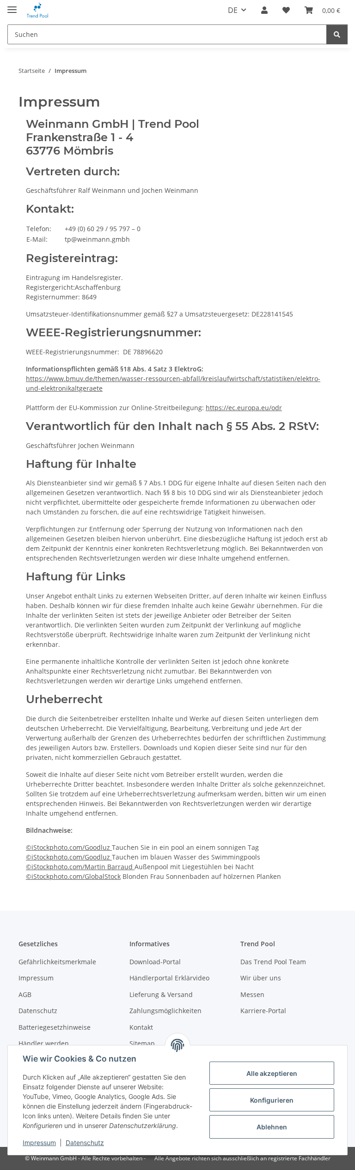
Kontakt (141, 1027)
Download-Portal (155, 961)
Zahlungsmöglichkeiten (165, 1010)
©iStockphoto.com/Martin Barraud (80, 866)
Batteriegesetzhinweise (54, 1027)
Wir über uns (260, 977)
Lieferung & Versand (161, 994)
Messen (252, 994)
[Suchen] (337, 34)
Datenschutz (85, 1142)
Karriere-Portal (263, 1010)
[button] (264, 10)
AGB (24, 994)
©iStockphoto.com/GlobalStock (73, 876)
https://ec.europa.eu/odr (244, 407)
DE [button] (233, 10)
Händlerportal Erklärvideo (169, 977)
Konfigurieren (272, 1100)
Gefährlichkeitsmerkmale (57, 961)
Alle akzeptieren (271, 1073)
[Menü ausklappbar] (12, 6)
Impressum (39, 1142)
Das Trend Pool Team (273, 961)
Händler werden (43, 1043)
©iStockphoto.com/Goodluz (69, 847)
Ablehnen (272, 1127)
